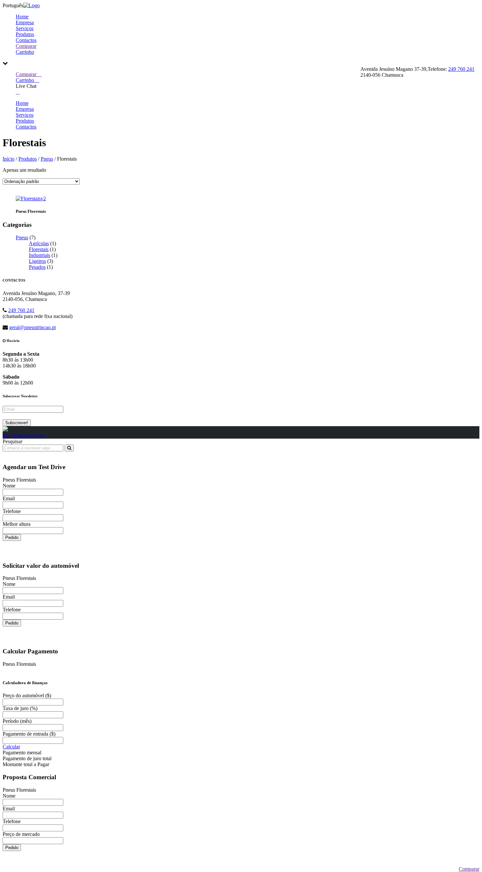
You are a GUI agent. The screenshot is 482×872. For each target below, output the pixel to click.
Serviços (24, 28)
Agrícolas (39, 243)
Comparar (26, 46)
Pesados (37, 267)
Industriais (39, 255)
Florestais (39, 249)
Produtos (25, 34)
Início (8, 159)
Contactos (26, 40)
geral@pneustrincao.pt (32, 327)
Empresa (25, 22)
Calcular (11, 746)
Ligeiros (37, 261)
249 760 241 (461, 69)
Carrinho (25, 52)
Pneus (47, 159)
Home (22, 16)
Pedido (11, 537)
